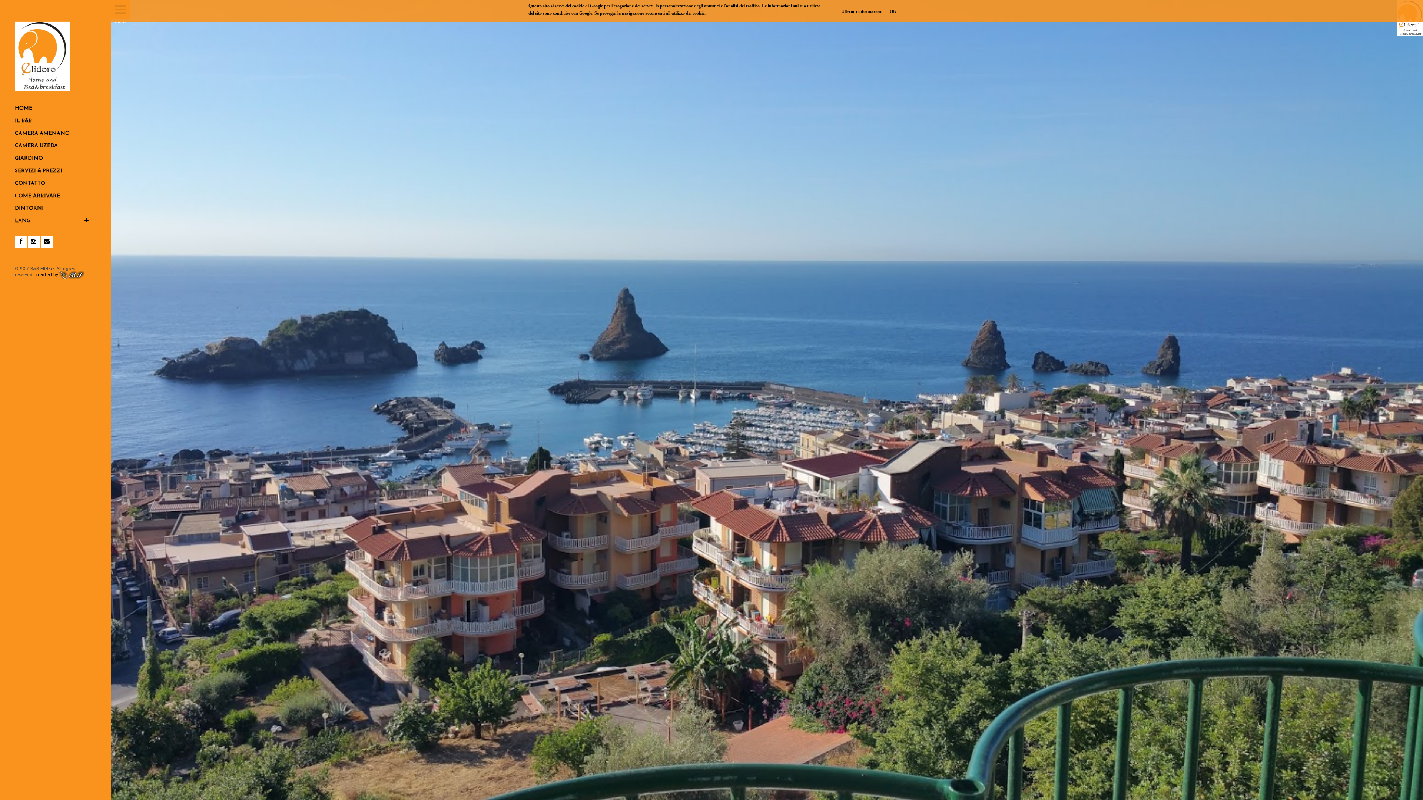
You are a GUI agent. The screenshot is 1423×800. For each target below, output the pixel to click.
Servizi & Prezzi (38, 171)
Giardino (29, 158)
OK (893, 11)
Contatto (30, 183)
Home (23, 108)
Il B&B (23, 121)
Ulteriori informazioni (861, 11)
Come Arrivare (37, 196)
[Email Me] (47, 242)
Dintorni (29, 208)
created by (46, 275)
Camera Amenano (42, 133)
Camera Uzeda (36, 146)
